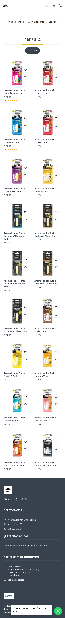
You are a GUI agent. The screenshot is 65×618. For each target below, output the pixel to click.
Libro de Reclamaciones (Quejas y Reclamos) (26, 545)
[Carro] (60, 6)
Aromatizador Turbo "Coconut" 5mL (15, 419)
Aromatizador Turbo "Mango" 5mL (45, 374)
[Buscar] (47, 5)
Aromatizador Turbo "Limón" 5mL (15, 374)
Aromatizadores (36, 22)
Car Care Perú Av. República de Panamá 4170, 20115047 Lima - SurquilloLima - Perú (26, 571)
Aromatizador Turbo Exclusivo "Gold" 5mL (45, 234)
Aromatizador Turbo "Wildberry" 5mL (15, 190)
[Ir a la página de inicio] (5, 6)
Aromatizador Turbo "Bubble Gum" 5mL (15, 92)
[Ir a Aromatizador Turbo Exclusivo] (17, 216)
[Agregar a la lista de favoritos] (25, 69)
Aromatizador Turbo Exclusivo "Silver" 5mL (15, 330)
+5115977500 (15, 524)
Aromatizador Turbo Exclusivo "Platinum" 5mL (15, 283)
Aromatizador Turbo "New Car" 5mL (15, 141)
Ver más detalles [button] (16, 579)
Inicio (11, 22)
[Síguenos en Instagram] (16, 499)
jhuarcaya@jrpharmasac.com (22, 519)
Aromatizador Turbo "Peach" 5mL (45, 419)
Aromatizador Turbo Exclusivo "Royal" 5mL (46, 282)
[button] (32, 50)
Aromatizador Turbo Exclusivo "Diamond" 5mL (15, 236)
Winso (21, 22)
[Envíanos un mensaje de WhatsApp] (58, 611)
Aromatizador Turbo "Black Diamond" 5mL (45, 464)
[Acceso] (54, 5)
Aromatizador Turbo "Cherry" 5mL (45, 92)
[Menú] (41, 5)
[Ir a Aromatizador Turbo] (17, 73)
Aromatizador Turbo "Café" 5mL (45, 330)
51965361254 (15, 528)
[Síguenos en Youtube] (21, 499)
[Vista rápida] (25, 77)
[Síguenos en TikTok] (26, 499)
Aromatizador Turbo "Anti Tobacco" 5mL (15, 464)
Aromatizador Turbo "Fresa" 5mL (45, 141)
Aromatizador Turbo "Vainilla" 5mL (45, 190)
